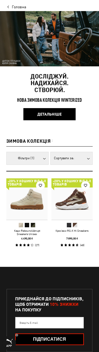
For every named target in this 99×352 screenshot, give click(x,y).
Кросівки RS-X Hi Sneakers (72, 230)
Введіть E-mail (29, 322)
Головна (19, 7)
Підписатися (49, 339)
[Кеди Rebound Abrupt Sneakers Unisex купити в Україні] (27, 199)
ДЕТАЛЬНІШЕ (49, 114)
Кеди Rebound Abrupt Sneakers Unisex (27, 232)
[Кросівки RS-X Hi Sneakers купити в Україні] (72, 199)
